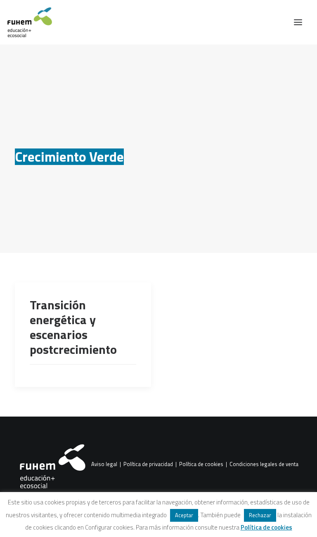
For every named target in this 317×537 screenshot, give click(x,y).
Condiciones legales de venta (263, 464)
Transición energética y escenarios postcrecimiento (73, 327)
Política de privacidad (148, 464)
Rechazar (260, 515)
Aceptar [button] (184, 515)
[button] (298, 22)
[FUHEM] (26, 22)
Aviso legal (104, 464)
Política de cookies (201, 464)
